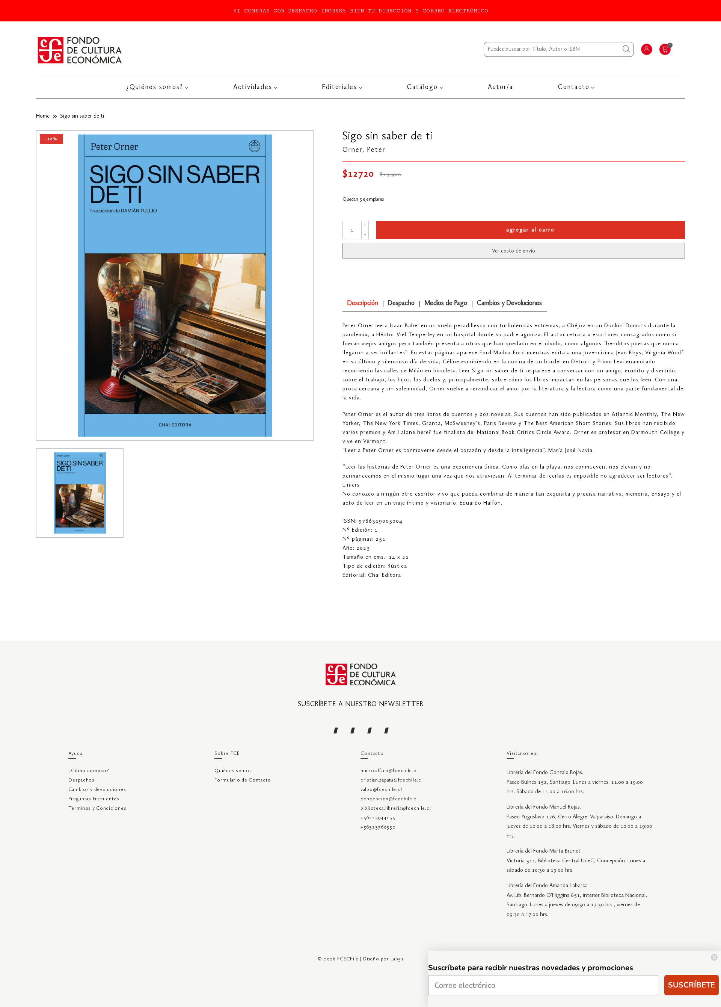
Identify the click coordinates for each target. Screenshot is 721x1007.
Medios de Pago (445, 303)
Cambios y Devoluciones (509, 303)
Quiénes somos (233, 771)
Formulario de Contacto (242, 780)
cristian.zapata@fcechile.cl (391, 780)
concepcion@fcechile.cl (389, 799)
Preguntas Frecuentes (93, 799)
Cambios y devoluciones (97, 789)
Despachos (81, 780)
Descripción (362, 303)
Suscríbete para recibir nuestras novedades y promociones (530, 968)
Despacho (401, 303)
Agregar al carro (530, 230)
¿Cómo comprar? (88, 771)
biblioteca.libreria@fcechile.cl (395, 808)
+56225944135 (377, 818)
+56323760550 (377, 827)
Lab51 (397, 959)
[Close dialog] (714, 957)
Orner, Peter (364, 150)
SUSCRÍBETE (691, 985)
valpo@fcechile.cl (381, 789)
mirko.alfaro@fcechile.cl (389, 771)
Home (43, 116)
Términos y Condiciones (97, 808)
